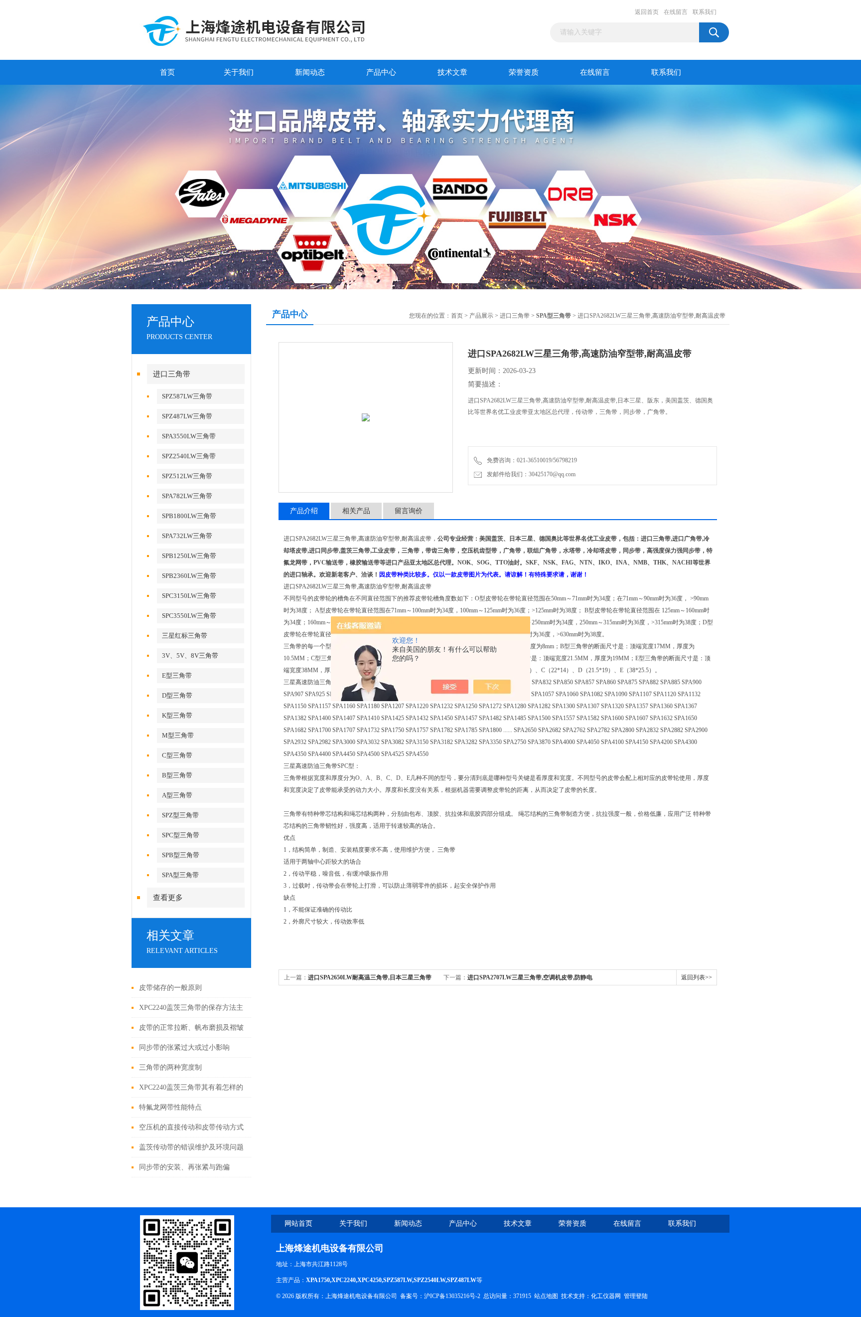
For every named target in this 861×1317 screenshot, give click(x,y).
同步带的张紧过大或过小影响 (184, 1047)
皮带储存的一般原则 (170, 987)
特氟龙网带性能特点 (170, 1107)
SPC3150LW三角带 (189, 595)
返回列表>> (696, 977)
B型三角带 (177, 775)
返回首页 (647, 11)
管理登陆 (636, 1296)
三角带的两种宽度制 (170, 1067)
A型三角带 (177, 795)
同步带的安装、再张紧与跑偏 (184, 1167)
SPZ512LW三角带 (187, 476)
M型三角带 (178, 735)
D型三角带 (177, 695)
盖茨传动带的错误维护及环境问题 (191, 1147)
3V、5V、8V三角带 (190, 655)
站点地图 (546, 1296)
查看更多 (168, 898)
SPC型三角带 (180, 835)
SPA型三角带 (180, 875)
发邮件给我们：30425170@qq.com (529, 474)
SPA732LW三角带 (187, 536)
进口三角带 (171, 374)
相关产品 (356, 511)
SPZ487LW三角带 (187, 416)
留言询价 (409, 511)
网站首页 (298, 1223)
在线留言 (676, 11)
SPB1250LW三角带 (189, 556)
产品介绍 (304, 511)
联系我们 (705, 11)
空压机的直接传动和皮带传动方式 (191, 1127)
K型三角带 (177, 715)
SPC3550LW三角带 (189, 615)
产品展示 (481, 315)
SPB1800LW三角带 (189, 516)
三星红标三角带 (184, 635)
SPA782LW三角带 (187, 496)
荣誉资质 (524, 72)
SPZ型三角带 (180, 815)
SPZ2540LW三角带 (189, 456)
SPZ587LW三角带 (187, 396)
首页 (167, 72)
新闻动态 (310, 72)
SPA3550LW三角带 (189, 436)
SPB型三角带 (180, 855)
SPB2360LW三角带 (189, 575)
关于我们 (239, 72)
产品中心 (381, 72)
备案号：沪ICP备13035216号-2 (440, 1296)
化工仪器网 (606, 1296)
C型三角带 (177, 755)
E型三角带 (177, 675)
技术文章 (452, 72)
